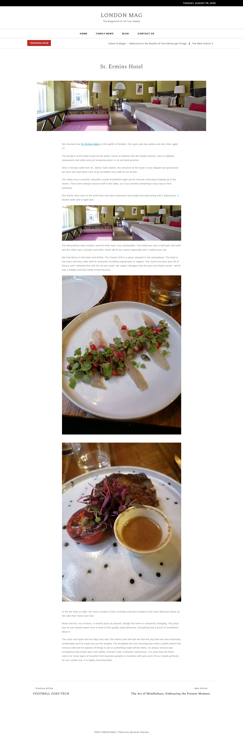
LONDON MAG (121, 16)
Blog (125, 33)
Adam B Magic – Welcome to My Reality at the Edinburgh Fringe (124, 43)
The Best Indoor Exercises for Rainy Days (193, 43)
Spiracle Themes (139, 732)
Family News (104, 33)
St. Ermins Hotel (121, 67)
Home (83, 33)
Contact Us (146, 33)
